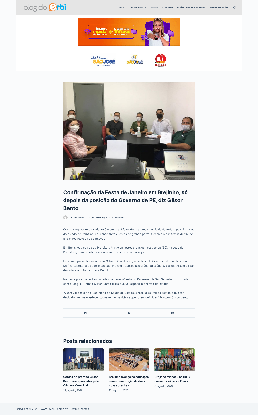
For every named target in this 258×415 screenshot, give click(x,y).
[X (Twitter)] (173, 313)
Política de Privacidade (191, 7)
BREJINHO (120, 217)
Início (122, 7)
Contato (167, 7)
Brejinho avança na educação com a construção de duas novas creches (129, 381)
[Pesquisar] (234, 7)
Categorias (136, 7)
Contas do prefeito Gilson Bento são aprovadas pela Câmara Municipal (81, 381)
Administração (219, 7)
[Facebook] (129, 313)
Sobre (154, 7)
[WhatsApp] (85, 313)
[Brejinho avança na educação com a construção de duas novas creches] (129, 359)
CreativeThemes (78, 409)
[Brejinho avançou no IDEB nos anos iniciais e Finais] (174, 359)
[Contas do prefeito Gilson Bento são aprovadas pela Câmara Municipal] (83, 359)
